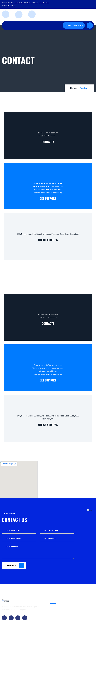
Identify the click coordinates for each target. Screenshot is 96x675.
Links (6, 648)
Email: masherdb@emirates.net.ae (48, 183)
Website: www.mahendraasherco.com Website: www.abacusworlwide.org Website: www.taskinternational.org (48, 189)
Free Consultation (74, 25)
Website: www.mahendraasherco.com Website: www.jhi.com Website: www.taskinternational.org (48, 371)
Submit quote (12, 565)
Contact (7, 639)
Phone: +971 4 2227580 (48, 133)
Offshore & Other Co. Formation (65, 613)
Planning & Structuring (61, 627)
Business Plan (58, 617)
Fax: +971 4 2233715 (48, 136)
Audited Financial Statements (64, 608)
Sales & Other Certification (63, 622)
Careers (7, 643)
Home (73, 88)
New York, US (48, 419)
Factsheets (8, 656)
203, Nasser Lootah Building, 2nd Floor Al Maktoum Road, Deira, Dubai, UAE (48, 234)
